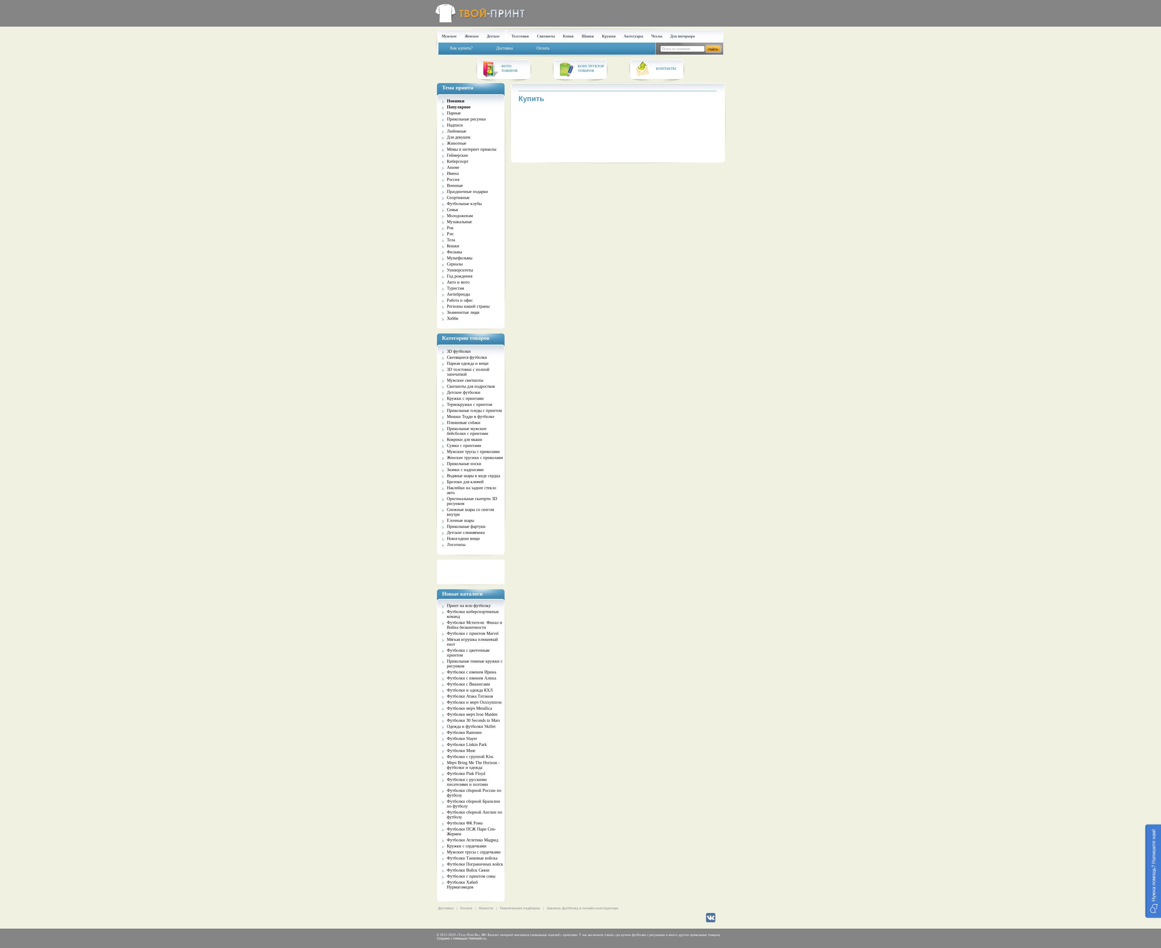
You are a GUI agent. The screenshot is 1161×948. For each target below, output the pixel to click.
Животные (456, 143)
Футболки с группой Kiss (470, 756)
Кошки (453, 246)
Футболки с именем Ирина (471, 672)
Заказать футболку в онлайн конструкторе (582, 908)
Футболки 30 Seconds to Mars (473, 720)
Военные (455, 185)
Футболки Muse (461, 750)
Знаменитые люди (463, 312)
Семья (452, 209)
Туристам (455, 288)
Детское (493, 36)
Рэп (450, 234)
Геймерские (457, 155)
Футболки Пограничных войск (475, 864)
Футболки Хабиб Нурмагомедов (462, 884)
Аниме (453, 167)
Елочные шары (460, 520)
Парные (454, 113)
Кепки (568, 36)
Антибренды (458, 294)
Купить (531, 99)
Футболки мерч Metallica (469, 708)
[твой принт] (478, 13)
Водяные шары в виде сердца (473, 476)
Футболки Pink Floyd (466, 773)
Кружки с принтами (465, 398)
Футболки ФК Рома (465, 823)
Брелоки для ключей (465, 482)
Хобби (452, 318)
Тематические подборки (520, 908)
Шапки (588, 36)
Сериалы (455, 264)
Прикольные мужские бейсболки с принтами (467, 431)
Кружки (609, 36)
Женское (472, 36)
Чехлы (656, 36)
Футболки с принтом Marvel (473, 633)
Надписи (455, 125)
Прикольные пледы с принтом (474, 410)
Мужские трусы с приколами (473, 451)
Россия (453, 179)
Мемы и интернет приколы (471, 149)
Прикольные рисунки (466, 119)
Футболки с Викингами (468, 684)
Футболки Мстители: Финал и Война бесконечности (474, 625)
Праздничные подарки (467, 191)
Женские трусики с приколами (475, 457)
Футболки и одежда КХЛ (470, 690)
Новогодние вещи (463, 538)
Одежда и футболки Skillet (471, 726)
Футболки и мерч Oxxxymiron (474, 702)
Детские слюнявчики (466, 532)
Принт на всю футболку (469, 605)
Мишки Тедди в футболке (470, 416)
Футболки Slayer (462, 738)
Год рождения (459, 276)
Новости (486, 908)
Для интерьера (682, 36)
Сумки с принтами (464, 445)
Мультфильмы (459, 258)
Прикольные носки (464, 463)
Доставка (446, 908)
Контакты (666, 68)
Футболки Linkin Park (467, 744)
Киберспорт (457, 161)
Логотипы (456, 544)
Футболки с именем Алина (471, 678)
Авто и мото (458, 282)
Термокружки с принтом (469, 404)
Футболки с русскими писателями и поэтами (467, 782)
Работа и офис (460, 300)
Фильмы (454, 252)
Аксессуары (633, 36)
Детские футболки (463, 392)
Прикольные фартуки (466, 526)
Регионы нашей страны (468, 306)
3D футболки (459, 351)
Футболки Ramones (464, 732)
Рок (450, 228)
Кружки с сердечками (466, 846)
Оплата (466, 908)
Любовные (456, 131)
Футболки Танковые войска (472, 858)
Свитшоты (546, 36)
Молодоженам (460, 216)
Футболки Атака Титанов (470, 696)
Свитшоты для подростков (471, 386)
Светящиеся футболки (467, 357)
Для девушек (458, 137)
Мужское (449, 36)
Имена (453, 173)
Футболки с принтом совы (471, 876)
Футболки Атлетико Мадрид (472, 840)
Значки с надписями (465, 470)
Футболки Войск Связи (468, 870)
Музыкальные (459, 222)
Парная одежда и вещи (468, 363)
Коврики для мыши (464, 439)
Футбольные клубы (464, 203)
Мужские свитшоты (465, 380)
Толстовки (520, 36)
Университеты (460, 270)
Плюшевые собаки (463, 422)
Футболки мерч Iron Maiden (472, 714)
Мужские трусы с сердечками (474, 852)
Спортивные (458, 197)
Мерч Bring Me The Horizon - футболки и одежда (473, 765)
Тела (451, 240)
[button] (1153, 871)
